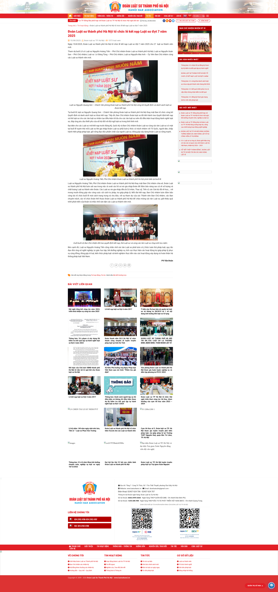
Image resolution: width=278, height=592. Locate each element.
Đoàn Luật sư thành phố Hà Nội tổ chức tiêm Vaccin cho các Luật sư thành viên (120, 429)
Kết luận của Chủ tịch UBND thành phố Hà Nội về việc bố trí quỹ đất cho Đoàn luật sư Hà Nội (84, 370)
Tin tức (148, 16)
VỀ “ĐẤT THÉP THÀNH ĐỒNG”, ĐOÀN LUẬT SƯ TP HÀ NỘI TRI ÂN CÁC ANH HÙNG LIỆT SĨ (195, 152)
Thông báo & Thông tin (113, 570)
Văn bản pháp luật (185, 567)
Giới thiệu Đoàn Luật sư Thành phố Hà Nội (83, 561)
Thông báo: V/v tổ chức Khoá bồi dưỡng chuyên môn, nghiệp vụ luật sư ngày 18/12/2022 (84, 464)
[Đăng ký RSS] (167, 20)
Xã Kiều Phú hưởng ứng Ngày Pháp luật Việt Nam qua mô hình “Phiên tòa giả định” (120, 370)
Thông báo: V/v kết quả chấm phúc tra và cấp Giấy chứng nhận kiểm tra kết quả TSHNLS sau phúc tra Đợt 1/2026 (195, 92)
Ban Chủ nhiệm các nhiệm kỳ (79, 564)
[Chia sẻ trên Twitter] (116, 265)
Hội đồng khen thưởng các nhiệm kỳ (81, 567)
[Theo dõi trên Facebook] (164, 20)
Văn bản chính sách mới (150, 564)
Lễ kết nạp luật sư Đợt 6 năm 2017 (118, 309)
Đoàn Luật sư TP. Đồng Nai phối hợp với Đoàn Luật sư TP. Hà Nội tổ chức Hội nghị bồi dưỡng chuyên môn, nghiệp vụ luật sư (101, 21)
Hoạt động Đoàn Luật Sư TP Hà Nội (118, 561)
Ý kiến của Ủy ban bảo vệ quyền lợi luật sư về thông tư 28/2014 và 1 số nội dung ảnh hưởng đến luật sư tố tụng (156, 311)
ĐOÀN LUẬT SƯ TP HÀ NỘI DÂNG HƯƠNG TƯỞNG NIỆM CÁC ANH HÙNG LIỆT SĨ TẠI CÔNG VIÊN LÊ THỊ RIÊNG (195, 133)
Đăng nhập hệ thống (186, 570)
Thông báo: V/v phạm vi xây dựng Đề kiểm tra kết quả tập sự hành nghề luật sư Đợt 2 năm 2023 (84, 340)
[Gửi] (202, 16)
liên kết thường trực (119, 275)
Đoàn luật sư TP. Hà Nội (94, 40)
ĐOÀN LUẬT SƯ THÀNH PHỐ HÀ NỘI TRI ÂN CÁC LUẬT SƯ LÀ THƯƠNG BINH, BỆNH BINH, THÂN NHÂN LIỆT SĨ (156, 340)
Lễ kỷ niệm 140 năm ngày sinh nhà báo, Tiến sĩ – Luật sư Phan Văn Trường (84, 429)
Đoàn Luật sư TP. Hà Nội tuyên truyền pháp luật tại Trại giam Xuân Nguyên (156, 463)
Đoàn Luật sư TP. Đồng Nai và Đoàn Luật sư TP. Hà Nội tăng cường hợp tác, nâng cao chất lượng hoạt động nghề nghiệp (194, 124)
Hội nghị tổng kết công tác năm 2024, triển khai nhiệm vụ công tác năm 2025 (84, 310)
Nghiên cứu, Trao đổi (135, 16)
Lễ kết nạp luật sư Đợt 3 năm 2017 (82, 397)
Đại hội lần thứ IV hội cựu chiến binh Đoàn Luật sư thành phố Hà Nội (120, 463)
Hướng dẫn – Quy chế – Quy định (80, 570)
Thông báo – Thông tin (105, 16)
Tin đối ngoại (110, 564)
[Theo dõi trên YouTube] (170, 20)
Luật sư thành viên (185, 561)
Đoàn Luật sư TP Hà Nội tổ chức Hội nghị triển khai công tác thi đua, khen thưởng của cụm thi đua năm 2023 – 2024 (156, 400)
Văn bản (157, 16)
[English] (185, 16)
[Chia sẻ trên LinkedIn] (129, 265)
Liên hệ (178, 16)
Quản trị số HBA (254, 585)
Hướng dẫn (120, 16)
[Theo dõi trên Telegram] (173, 20)
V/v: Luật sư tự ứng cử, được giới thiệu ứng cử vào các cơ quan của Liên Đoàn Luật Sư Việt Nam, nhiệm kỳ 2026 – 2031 (195, 143)
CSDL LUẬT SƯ (168, 16)
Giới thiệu (77, 16)
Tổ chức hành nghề (185, 564)
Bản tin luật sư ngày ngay (151, 567)
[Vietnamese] (189, 16)
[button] (207, 16)
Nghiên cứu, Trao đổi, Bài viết (115, 567)
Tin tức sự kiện (147, 561)
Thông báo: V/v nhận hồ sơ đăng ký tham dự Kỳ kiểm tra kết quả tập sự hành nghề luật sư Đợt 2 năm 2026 (195, 68)
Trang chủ (70, 16)
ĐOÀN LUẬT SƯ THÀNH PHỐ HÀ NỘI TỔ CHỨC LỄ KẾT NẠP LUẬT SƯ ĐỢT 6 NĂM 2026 (194, 76)
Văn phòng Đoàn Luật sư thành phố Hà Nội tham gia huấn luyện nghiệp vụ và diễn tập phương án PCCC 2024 (156, 370)
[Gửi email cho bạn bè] (120, 265)
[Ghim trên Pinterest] (125, 265)
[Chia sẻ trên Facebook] (112, 265)
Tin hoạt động (89, 16)
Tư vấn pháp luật (148, 570)
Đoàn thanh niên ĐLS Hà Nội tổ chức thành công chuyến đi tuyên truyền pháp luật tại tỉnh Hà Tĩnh (120, 340)
